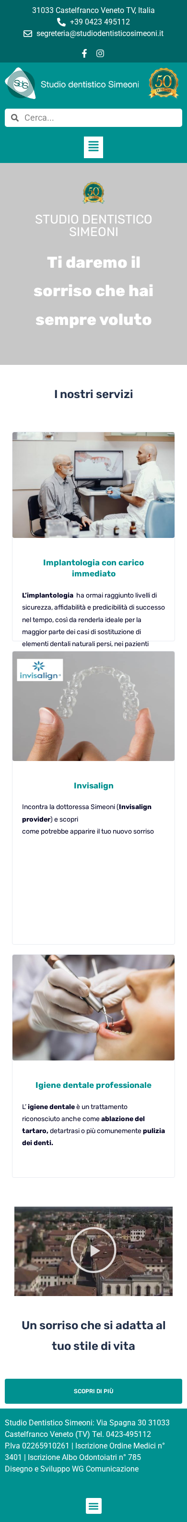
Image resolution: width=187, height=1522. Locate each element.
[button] (93, 147)
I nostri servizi (93, 394)
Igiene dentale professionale (93, 1085)
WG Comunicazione (105, 1468)
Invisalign (94, 785)
